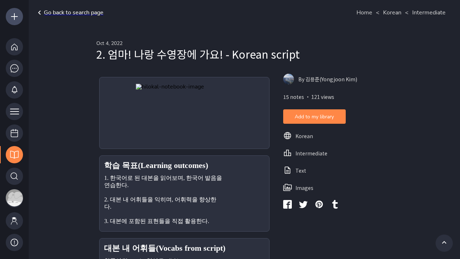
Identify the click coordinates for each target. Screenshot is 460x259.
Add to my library (314, 116)
